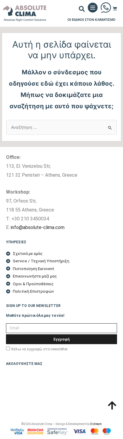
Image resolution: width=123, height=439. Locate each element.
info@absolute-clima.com (37, 227)
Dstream (96, 424)
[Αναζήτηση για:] (61, 127)
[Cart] (115, 8)
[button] (82, 9)
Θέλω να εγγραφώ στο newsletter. (39, 349)
